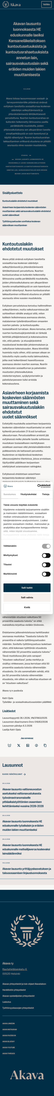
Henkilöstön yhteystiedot (14, 990)
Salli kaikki (27, 587)
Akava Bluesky (8, 1041)
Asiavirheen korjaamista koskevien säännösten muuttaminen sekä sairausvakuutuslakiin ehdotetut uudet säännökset (26, 211)
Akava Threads (8, 1053)
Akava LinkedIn (8, 1023)
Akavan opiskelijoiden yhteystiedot (18, 996)
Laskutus (6, 1002)
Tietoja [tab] (46, 494)
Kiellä (27, 607)
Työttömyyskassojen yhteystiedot (18, 1008)
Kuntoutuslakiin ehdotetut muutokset (20, 201)
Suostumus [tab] (9, 494)
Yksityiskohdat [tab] (28, 494)
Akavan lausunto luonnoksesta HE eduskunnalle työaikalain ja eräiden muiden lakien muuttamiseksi (23, 826)
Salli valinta (27, 597)
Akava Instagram (9, 1029)
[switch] (46, 555)
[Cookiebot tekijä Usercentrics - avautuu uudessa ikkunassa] (38, 486)
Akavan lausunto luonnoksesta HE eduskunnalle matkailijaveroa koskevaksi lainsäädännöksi (26, 849)
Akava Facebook (9, 1035)
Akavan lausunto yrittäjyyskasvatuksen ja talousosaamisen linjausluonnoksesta (26, 871)
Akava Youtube (8, 1047)
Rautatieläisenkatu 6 (14, 969)
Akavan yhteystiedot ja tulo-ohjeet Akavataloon (24, 984)
